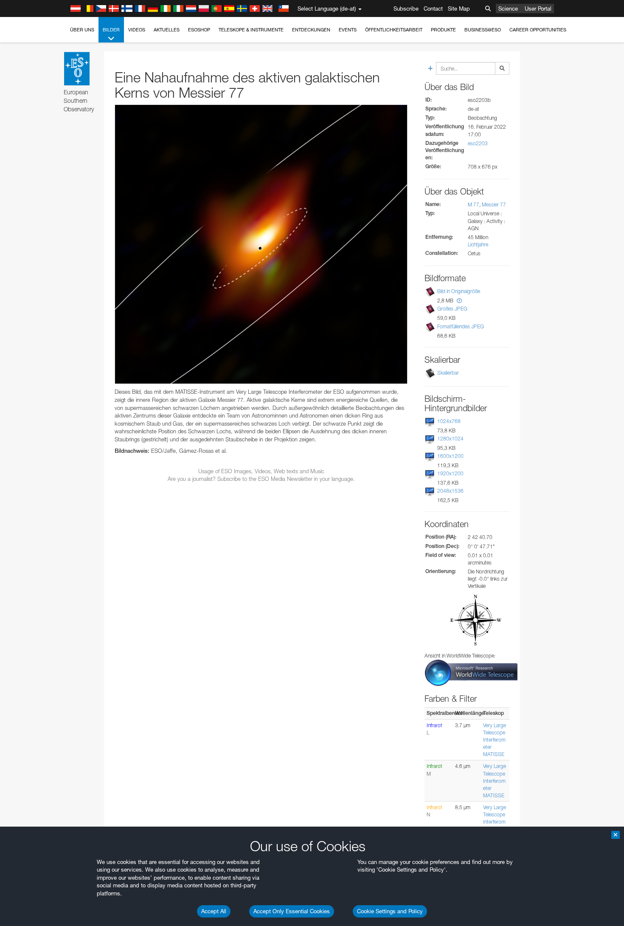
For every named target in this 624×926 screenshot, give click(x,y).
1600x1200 (450, 456)
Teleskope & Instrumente (251, 30)
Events (348, 30)
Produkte (443, 30)
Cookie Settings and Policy (390, 911)
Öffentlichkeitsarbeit (393, 30)
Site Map (459, 8)
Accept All (213, 911)
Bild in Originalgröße (458, 291)
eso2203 (478, 143)
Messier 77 (494, 204)
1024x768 (449, 421)
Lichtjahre (478, 244)
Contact (433, 8)
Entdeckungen (311, 30)
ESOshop (199, 30)
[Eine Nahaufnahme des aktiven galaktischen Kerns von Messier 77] (261, 244)
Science (508, 8)
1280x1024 (450, 438)
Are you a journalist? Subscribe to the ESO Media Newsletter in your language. (261, 478)
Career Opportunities (537, 30)
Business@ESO (482, 30)
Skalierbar (448, 373)
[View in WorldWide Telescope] (471, 672)
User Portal (538, 8)
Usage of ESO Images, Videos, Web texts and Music (261, 471)
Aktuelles (167, 30)
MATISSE (493, 754)
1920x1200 (450, 473)
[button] (459, 300)
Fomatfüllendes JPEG (460, 326)
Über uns (82, 30)
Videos (136, 30)
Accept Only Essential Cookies (291, 911)
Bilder (111, 30)
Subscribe (406, 8)
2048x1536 (450, 491)
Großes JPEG (452, 308)
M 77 (473, 204)
